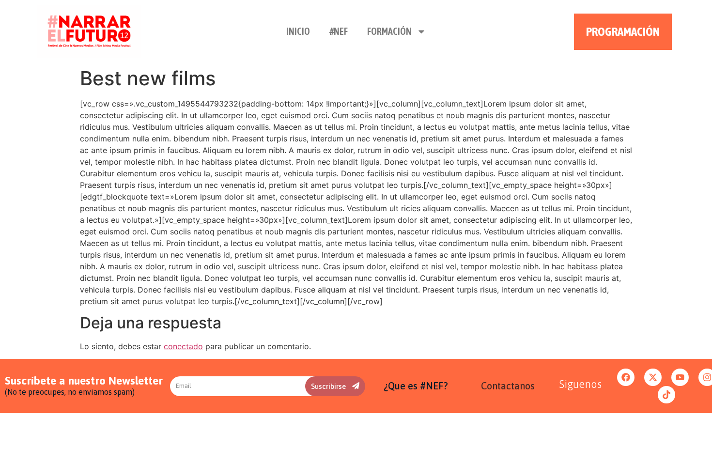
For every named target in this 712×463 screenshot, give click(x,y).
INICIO (298, 31)
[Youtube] (680, 377)
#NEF (338, 31)
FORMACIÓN (389, 31)
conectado (183, 346)
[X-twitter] (653, 377)
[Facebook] (626, 377)
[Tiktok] (666, 394)
